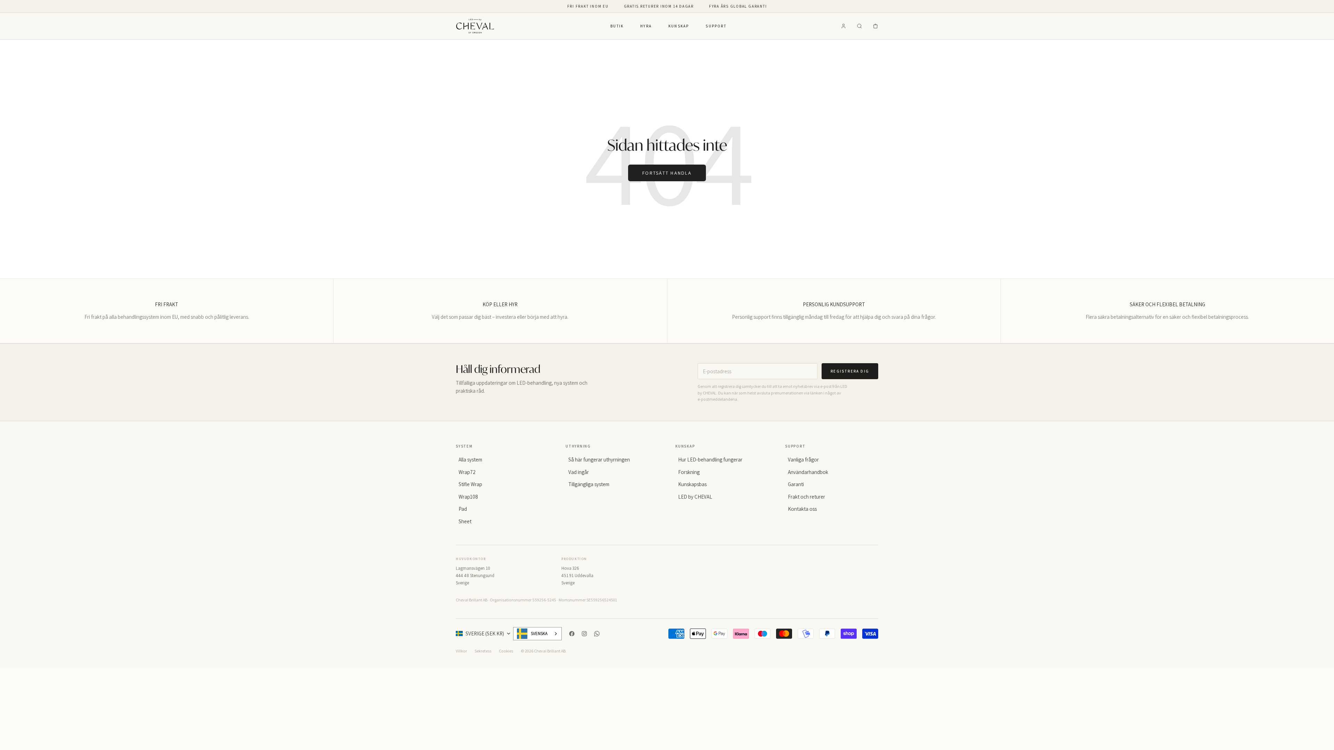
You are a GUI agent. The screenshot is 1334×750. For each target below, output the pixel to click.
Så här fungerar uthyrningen (599, 459)
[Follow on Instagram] (584, 634)
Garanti (796, 484)
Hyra (646, 26)
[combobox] (537, 633)
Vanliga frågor (803, 459)
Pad (463, 509)
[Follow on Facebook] (572, 634)
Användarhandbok (808, 472)
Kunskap (678, 26)
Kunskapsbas (692, 484)
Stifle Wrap (470, 484)
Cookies (506, 650)
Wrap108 (468, 496)
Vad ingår (578, 472)
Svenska (539, 633)
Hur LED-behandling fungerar (710, 459)
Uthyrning (578, 446)
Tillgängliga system (588, 484)
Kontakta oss (802, 509)
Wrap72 (467, 472)
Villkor (461, 650)
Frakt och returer (806, 496)
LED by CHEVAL (695, 496)
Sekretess (483, 650)
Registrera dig (850, 371)
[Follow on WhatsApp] (597, 634)
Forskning (689, 472)
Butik (617, 26)
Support (716, 26)
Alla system (470, 459)
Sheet (465, 521)
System (464, 446)
